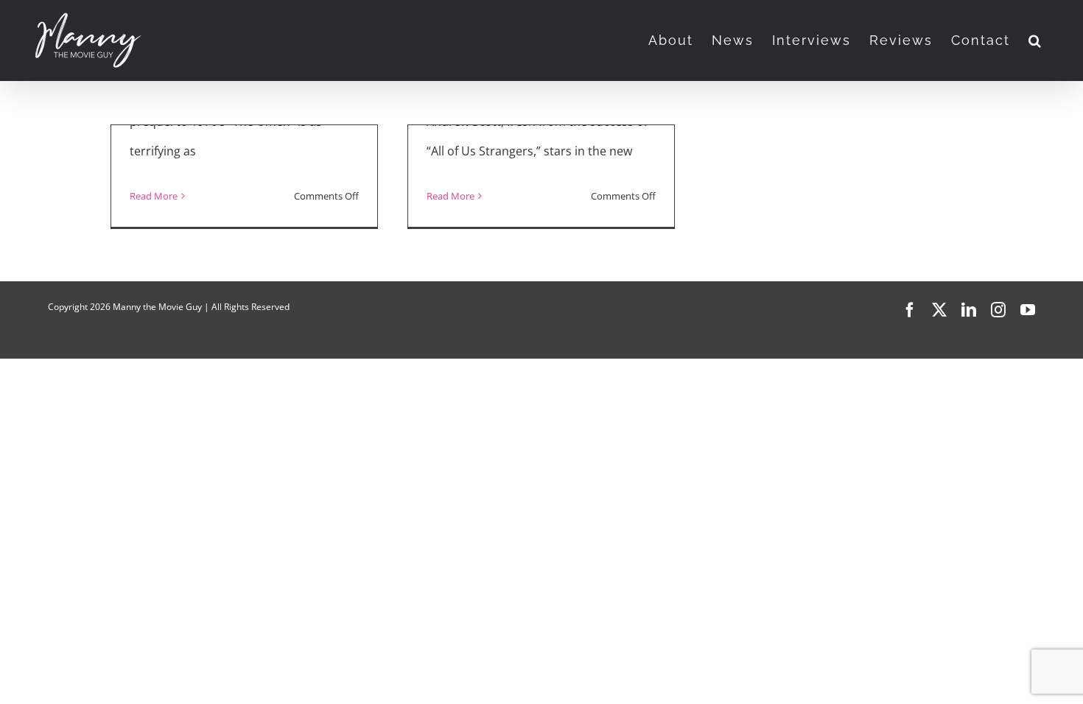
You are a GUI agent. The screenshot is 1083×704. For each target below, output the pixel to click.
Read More (154, 196)
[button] (1035, 40)
